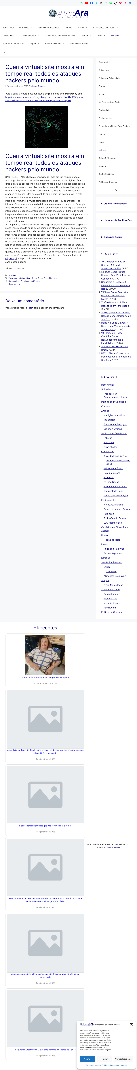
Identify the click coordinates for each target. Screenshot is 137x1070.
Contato (124, 1065)
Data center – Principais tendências (24, 281)
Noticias (115, 35)
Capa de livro (14, 284)
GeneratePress (113, 847)
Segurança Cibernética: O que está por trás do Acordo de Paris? (45, 1049)
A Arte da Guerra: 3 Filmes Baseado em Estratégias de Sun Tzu (116, 316)
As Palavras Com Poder (104, 27)
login (30, 307)
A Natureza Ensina (113, 504)
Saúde (107, 567)
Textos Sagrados (113, 553)
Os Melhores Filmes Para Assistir (60, 35)
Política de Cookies (93, 1065)
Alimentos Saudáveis (115, 576)
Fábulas (108, 438)
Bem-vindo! (8, 27)
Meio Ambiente (112, 603)
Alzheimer (111, 571)
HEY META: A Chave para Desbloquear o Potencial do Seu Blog (116, 356)
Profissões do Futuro (115, 518)
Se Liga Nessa (111, 482)
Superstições (110, 447)
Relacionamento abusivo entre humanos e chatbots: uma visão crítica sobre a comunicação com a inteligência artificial (45, 900)
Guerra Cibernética (39, 278)
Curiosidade (8, 35)
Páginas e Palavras (114, 549)
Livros (99, 35)
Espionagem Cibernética (19, 278)
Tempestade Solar (113, 491)
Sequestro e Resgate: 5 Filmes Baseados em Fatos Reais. (115, 285)
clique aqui (11, 258)
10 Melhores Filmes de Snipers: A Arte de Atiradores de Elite (113, 265)
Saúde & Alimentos (12, 43)
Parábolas (109, 442)
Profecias (109, 477)
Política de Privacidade (110, 1065)
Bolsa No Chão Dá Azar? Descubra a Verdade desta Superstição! (115, 326)
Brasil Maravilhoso (113, 585)
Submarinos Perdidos (115, 486)
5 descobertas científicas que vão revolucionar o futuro (45, 825)
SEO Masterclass (113, 522)
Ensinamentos (29, 35)
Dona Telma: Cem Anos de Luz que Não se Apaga (45, 677)
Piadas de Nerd (112, 539)
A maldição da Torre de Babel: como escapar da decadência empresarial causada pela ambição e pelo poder (45, 751)
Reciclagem (110, 607)
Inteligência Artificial (114, 415)
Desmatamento (112, 594)
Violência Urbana (113, 429)
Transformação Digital (115, 424)
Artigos (80, 27)
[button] (131, 1024)
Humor (85, 35)
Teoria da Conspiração (116, 495)
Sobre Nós (24, 27)
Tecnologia (109, 420)
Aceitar (87, 1059)
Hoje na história (112, 473)
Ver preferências (123, 1059)
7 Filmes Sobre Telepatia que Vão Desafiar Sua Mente (114, 295)
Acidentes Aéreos (113, 468)
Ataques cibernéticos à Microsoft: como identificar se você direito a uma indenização (45, 975)
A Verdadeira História (115, 456)
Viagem (32, 43)
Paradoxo (109, 513)
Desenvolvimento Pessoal (117, 509)
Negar (105, 1059)
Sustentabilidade (53, 43)
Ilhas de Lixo (110, 598)
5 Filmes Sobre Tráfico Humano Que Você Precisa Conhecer (115, 275)
